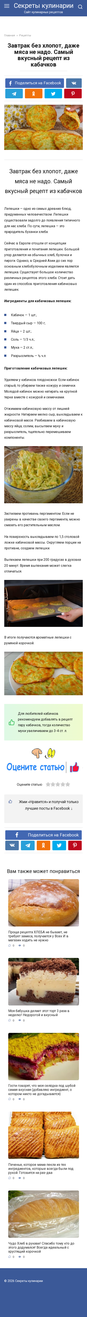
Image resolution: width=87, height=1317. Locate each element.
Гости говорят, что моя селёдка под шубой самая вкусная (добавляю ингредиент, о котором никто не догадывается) (41, 1090)
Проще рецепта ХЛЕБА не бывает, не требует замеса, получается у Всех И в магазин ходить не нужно (38, 936)
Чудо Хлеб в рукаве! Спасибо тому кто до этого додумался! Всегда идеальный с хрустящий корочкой (41, 1247)
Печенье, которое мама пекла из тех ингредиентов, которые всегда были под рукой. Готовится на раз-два (40, 1168)
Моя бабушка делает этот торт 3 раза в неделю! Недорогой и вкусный (38, 1013)
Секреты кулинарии (43, 6)
